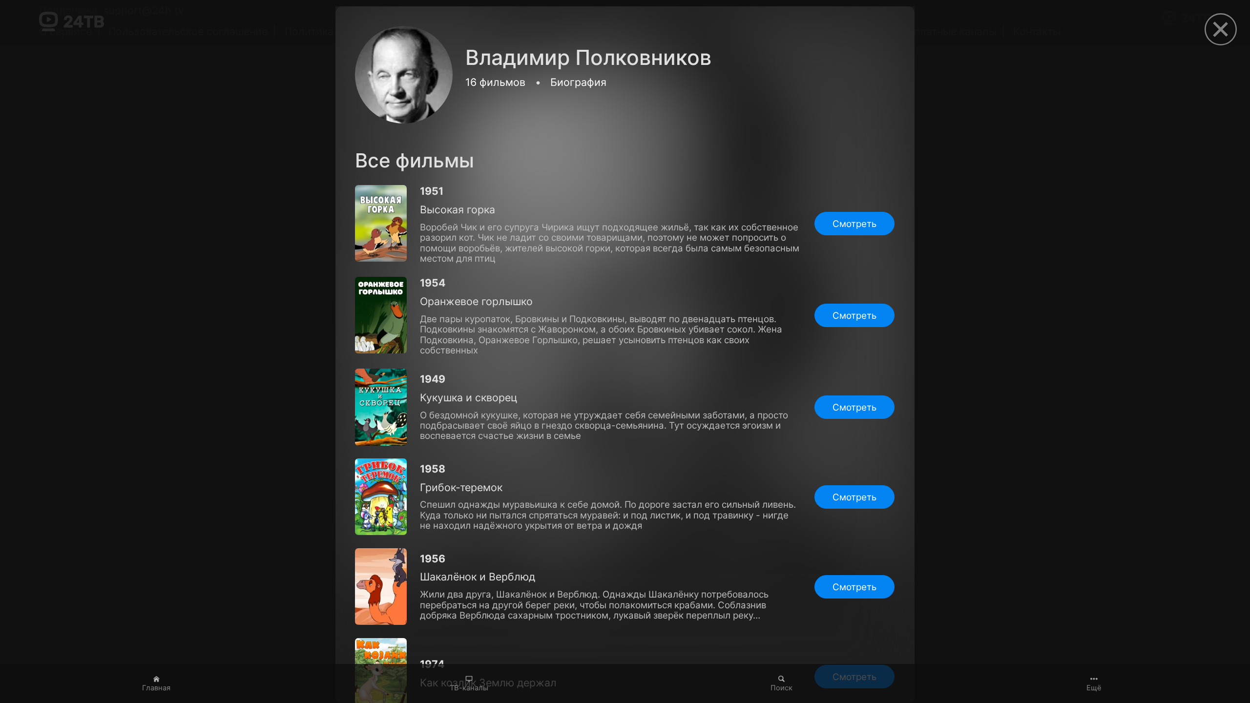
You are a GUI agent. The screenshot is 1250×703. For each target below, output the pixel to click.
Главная (156, 687)
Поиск (781, 687)
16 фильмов (495, 82)
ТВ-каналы (469, 687)
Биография (578, 82)
